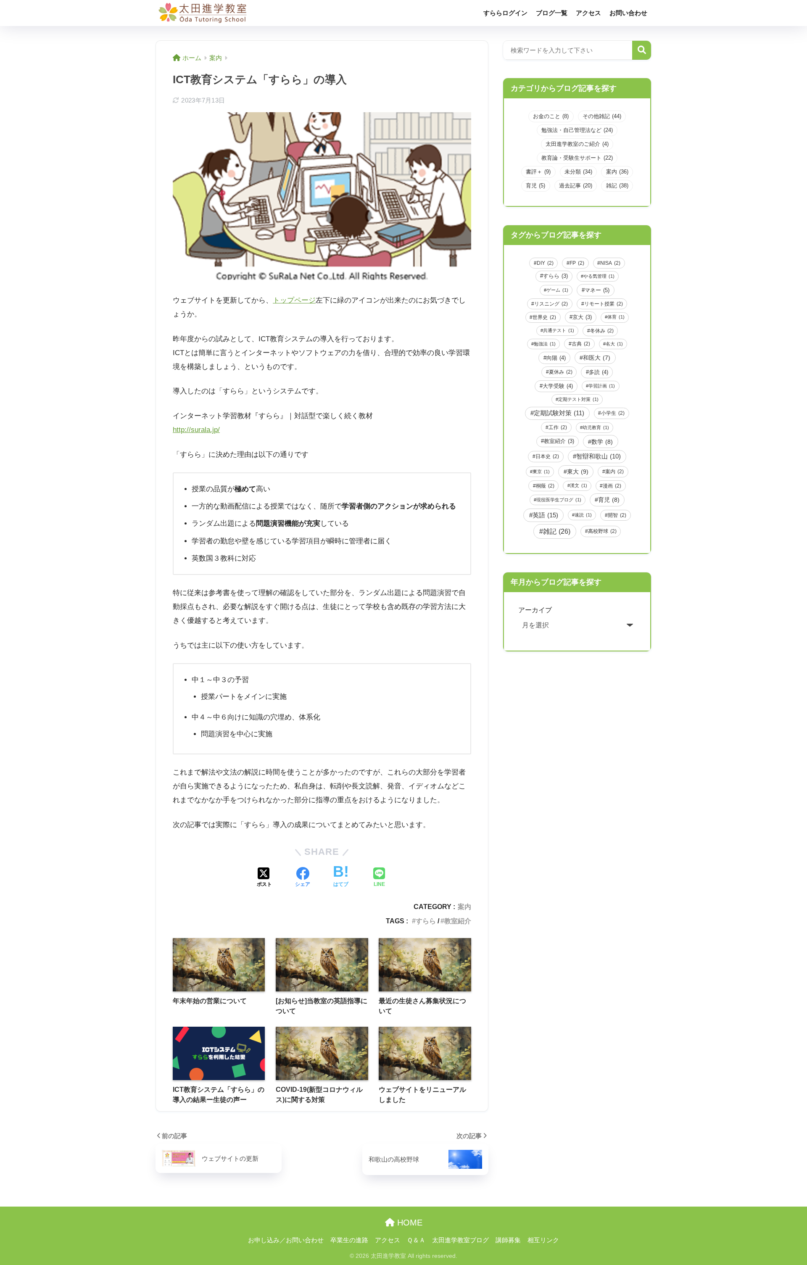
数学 (602, 441)
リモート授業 (603, 304)
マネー (597, 290)
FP (577, 263)
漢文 (578, 485)
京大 (582, 317)
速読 (583, 514)
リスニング (551, 304)
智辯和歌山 (598, 456)
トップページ (294, 300)
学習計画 (601, 385)
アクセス (588, 12)
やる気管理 (598, 276)
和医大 (596, 357)
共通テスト (558, 330)
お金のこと (551, 116)
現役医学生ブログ (558, 499)
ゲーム (557, 290)
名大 (614, 343)
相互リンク (543, 1240)
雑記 (617, 185)
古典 (581, 344)
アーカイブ (535, 610)
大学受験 (558, 386)
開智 (617, 515)
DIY (545, 263)
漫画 (612, 486)
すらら (426, 921)
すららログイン (505, 12)
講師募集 (508, 1240)
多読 (598, 372)
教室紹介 (457, 921)
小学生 (613, 413)
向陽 (556, 358)
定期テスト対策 (578, 399)
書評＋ (538, 172)
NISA (610, 263)
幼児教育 (596, 427)
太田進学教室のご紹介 (577, 144)
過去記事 (575, 185)
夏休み (560, 372)
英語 (545, 515)
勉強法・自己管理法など (577, 130)
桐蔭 (545, 486)
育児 (535, 185)
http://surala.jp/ (196, 430)
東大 (577, 471)
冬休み (602, 331)
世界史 (544, 317)
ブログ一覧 (551, 12)
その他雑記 (602, 116)
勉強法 (545, 343)
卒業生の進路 (349, 1240)
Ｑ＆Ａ (416, 1240)
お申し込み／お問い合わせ (286, 1240)
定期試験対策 (559, 413)
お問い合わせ (628, 12)
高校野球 (602, 531)
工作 (558, 427)
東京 (541, 471)
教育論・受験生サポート (577, 158)
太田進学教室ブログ (460, 1240)
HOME (408, 1222)
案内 (464, 906)
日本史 (547, 456)
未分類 (578, 172)
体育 (616, 316)
